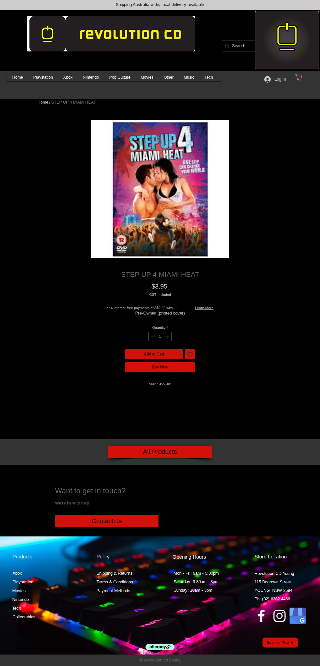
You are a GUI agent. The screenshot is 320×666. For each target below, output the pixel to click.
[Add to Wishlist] (190, 354)
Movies (19, 590)
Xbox (17, 573)
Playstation (22, 582)
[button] (43, 77)
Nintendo (20, 599)
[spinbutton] (160, 336)
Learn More (204, 308)
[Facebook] (261, 616)
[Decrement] (152, 336)
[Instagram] (279, 616)
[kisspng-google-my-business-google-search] (298, 616)
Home (43, 102)
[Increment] (167, 336)
